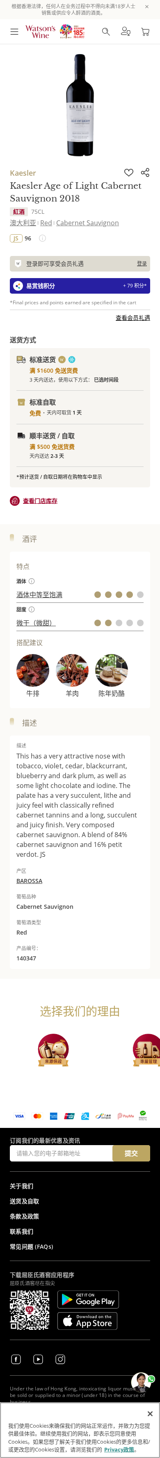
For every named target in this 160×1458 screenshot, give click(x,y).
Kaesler (23, 173)
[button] (125, 31)
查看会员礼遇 (133, 317)
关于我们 (21, 1186)
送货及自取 (24, 1201)
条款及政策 (24, 1216)
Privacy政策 (119, 1449)
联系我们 (21, 1231)
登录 (142, 263)
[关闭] (150, 1414)
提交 (131, 1153)
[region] (80, 1430)
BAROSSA (29, 881)
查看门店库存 (40, 501)
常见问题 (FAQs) (31, 1246)
